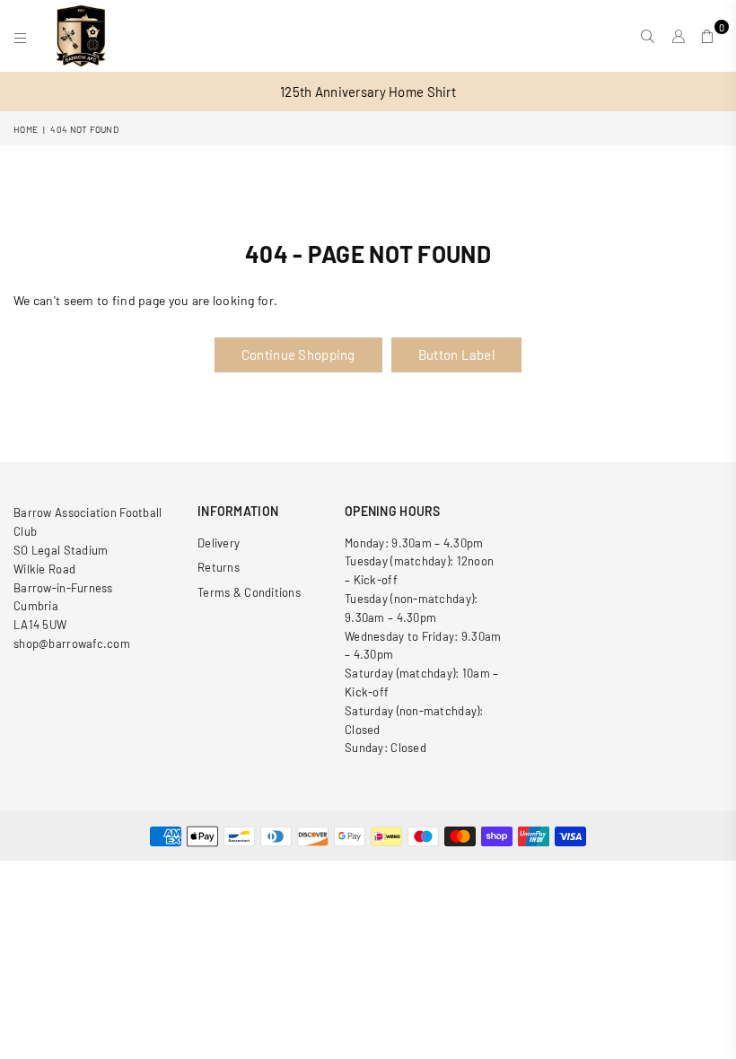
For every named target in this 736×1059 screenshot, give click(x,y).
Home (25, 129)
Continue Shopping (298, 354)
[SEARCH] (647, 35)
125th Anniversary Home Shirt (368, 91)
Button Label (456, 354)
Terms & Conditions (249, 592)
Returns (218, 567)
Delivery (218, 543)
